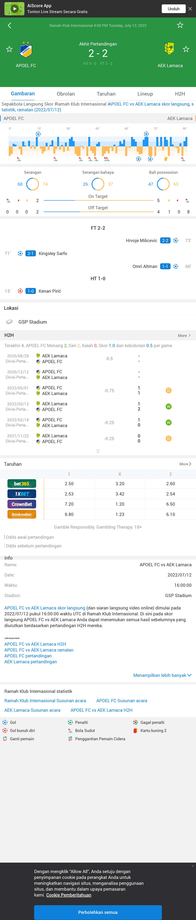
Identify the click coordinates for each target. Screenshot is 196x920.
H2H (9, 335)
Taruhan (13, 464)
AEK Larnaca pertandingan (30, 661)
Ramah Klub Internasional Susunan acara (45, 700)
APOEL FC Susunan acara (121, 700)
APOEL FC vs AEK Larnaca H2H (35, 644)
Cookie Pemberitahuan (68, 895)
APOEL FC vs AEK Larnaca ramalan (38, 650)
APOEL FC (14, 118)
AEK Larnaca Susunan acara (32, 710)
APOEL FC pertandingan (28, 656)
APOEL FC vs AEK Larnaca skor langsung (44, 608)
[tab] (23, 93)
